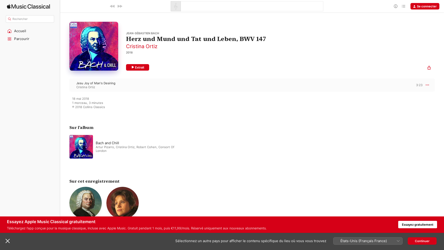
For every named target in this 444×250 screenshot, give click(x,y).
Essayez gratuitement (417, 224)
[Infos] (395, 6)
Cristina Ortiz (141, 46)
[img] (28, 6)
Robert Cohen (146, 147)
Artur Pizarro (105, 147)
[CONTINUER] (119, 6)
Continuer (422, 241)
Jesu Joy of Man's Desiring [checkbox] (95, 83)
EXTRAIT (417, 85)
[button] (30, 31)
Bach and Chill (107, 143)
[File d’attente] (403, 6)
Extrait (139, 67)
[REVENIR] (112, 6)
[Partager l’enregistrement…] (429, 68)
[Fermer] (8, 241)
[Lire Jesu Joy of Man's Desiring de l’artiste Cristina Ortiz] (65, 85)
